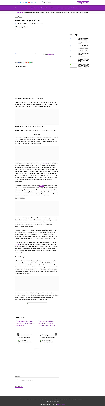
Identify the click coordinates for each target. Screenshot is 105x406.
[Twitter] (20, 2)
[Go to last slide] (18, 334)
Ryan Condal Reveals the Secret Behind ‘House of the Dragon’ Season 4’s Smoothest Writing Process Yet (84, 52)
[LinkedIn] (23, 62)
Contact (75, 8)
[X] (21, 62)
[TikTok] (34, 2)
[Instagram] (32, 2)
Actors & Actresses (61, 8)
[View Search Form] (89, 8)
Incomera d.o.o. (61, 404)
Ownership (48, 401)
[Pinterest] (26, 62)
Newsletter (85, 2)
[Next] (56, 334)
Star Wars (27, 399)
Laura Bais (24, 340)
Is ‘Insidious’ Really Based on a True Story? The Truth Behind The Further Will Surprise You (83, 47)
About (70, 8)
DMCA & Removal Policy (64, 399)
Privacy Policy (80, 399)
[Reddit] (28, 62)
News (28, 8)
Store (79, 2)
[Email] (32, 62)
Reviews (33, 8)
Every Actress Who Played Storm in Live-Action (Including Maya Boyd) (24, 335)
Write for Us (47, 399)
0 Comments (40, 23)
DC (22, 399)
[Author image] (15, 24)
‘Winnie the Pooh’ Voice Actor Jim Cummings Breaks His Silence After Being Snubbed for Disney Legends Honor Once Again (83, 59)
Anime (31, 399)
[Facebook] (17, 2)
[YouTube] (29, 2)
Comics (36, 399)
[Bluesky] (26, 2)
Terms (86, 399)
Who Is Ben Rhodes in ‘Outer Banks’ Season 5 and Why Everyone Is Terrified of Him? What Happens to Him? (83, 66)
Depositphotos (55, 401)
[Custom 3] (23, 2)
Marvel (19, 399)
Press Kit (73, 399)
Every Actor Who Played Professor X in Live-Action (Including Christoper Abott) (47, 335)
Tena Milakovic (46, 340)
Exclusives (41, 8)
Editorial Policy (50, 54)
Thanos (44, 163)
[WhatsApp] (30, 62)
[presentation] (26, 325)
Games (41, 399)
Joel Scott (20, 23)
